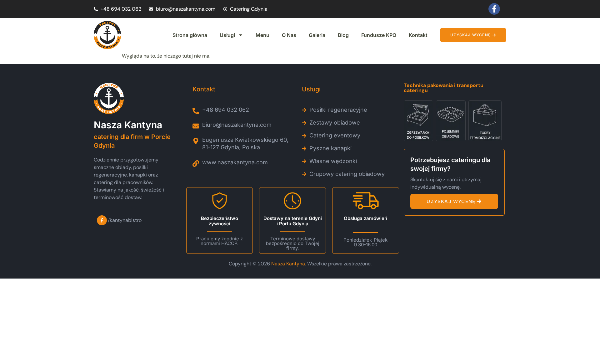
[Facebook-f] (494, 9)
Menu (262, 35)
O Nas (289, 35)
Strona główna (189, 35)
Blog (343, 35)
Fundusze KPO (378, 35)
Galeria (317, 35)
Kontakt (418, 35)
